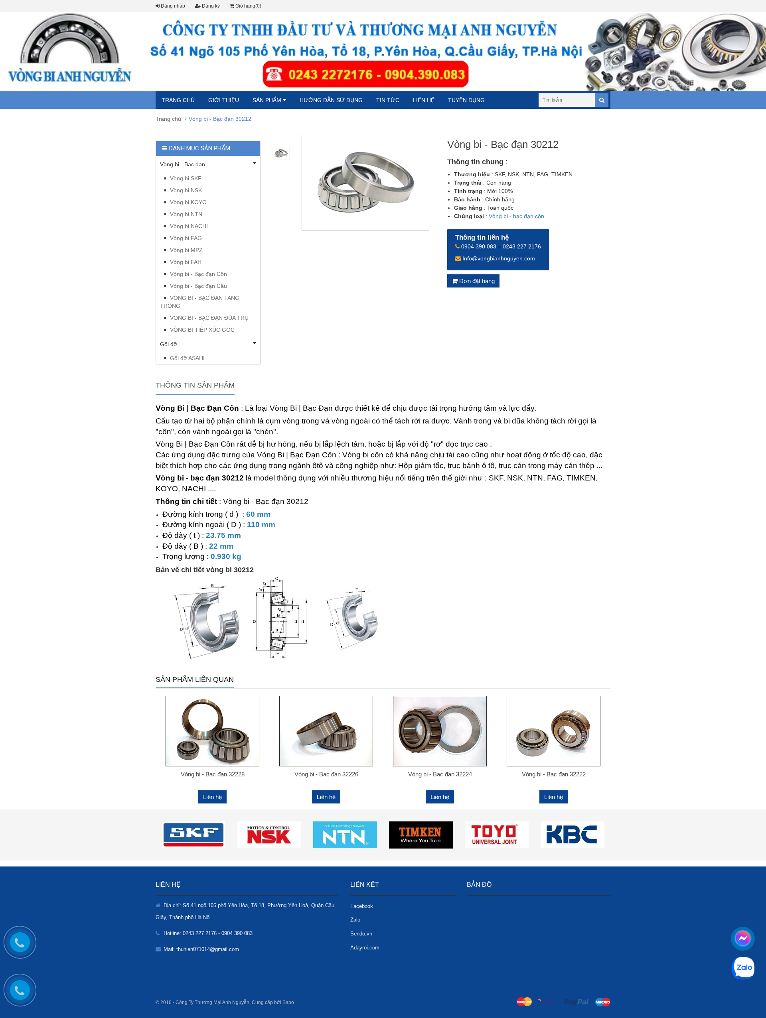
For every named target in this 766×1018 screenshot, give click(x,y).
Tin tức (387, 100)
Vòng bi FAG (186, 238)
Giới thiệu (223, 100)
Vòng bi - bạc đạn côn (516, 216)
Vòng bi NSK (186, 190)
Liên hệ (423, 100)
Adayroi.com (364, 948)
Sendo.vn (361, 934)
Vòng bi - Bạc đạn (182, 164)
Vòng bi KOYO (188, 202)
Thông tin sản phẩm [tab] (195, 385)
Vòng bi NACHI (189, 226)
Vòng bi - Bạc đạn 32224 (440, 774)
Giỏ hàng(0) (247, 6)
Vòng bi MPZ (186, 250)
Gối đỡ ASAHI (187, 358)
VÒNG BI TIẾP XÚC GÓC (202, 330)
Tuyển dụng (466, 100)
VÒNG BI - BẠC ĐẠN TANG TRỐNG (199, 302)
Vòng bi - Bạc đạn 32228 (213, 774)
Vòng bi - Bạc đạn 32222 (554, 774)
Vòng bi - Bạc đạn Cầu (198, 286)
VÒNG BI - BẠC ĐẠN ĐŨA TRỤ (209, 318)
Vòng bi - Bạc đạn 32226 (326, 774)
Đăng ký (210, 6)
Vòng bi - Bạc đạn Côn (198, 274)
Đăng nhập (172, 6)
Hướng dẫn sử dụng (331, 100)
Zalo (355, 920)
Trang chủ (178, 100)
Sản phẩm (268, 100)
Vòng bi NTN (186, 214)
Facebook (361, 906)
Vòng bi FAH (185, 262)
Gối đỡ (168, 344)
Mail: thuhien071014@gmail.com (201, 949)
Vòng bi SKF (185, 178)
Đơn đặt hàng (476, 281)
